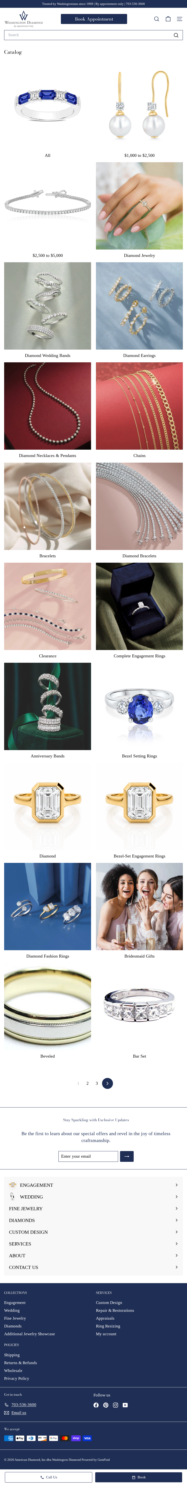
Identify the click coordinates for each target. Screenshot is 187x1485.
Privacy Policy (16, 1378)
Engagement (15, 1302)
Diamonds (13, 1326)
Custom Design (109, 1302)
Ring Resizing (108, 1326)
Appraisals (105, 1318)
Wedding (12, 1310)
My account (106, 1334)
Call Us (51, 1477)
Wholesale (13, 1370)
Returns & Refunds (20, 1362)
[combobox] (93, 35)
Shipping (12, 1355)
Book (142, 1477)
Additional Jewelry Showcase (29, 1334)
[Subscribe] (127, 1156)
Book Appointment (94, 19)
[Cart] (168, 19)
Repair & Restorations (115, 1310)
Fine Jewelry (15, 1318)
